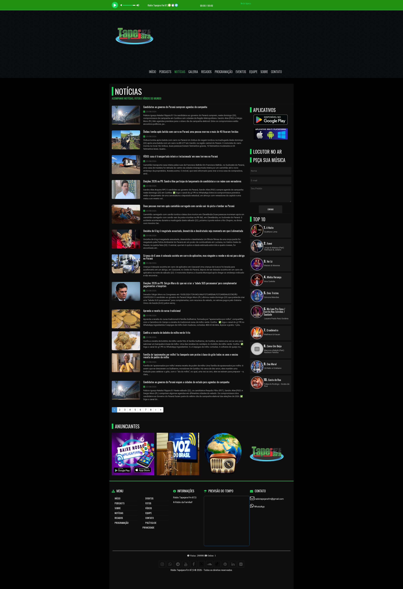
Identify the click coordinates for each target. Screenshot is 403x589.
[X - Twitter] (201, 564)
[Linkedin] (233, 564)
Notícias (179, 71)
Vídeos (148, 508)
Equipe (253, 71)
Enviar (270, 209)
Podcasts (165, 71)
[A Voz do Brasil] (175, 448)
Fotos (148, 503)
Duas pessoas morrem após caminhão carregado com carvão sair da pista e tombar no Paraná (188, 206)
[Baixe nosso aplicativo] (130, 448)
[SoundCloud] (209, 564)
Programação (224, 71)
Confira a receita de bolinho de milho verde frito (166, 332)
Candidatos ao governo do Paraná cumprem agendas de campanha (175, 107)
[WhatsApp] (170, 564)
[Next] (155, 409)
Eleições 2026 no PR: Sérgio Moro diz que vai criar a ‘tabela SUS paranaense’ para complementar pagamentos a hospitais (190, 284)
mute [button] (121, 5)
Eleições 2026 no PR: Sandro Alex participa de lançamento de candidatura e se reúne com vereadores (192, 181)
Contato (276, 71)
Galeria (193, 71)
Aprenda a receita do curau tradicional (162, 310)
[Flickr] (241, 564)
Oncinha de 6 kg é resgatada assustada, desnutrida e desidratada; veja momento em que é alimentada (193, 231)
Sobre (264, 71)
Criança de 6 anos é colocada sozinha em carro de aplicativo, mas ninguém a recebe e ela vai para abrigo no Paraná (193, 257)
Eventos (241, 71)
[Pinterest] (225, 564)
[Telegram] (178, 564)
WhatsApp (259, 506)
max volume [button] (137, 5)
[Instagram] (162, 564)
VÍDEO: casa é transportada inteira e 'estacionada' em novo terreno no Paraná (180, 156)
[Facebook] (193, 564)
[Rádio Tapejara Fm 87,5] (220, 448)
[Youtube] (185, 564)
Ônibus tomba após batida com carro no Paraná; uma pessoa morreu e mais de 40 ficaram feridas (190, 131)
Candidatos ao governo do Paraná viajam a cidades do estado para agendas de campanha (186, 382)
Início (152, 71)
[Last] (160, 409)
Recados (206, 71)
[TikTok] (217, 564)
